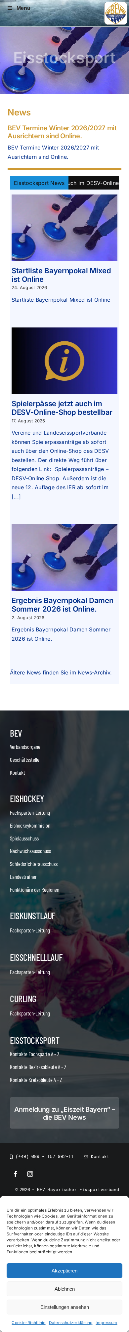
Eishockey (27, 798)
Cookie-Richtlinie (28, 1322)
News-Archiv (94, 672)
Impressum (106, 1322)
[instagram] (30, 1174)
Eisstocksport (35, 1040)
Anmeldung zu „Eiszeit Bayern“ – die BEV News (64, 1113)
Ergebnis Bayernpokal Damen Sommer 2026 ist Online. (62, 604)
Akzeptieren (64, 1270)
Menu (23, 8)
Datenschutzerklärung (71, 1322)
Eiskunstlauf (32, 915)
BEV (16, 733)
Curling (23, 998)
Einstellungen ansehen (64, 1307)
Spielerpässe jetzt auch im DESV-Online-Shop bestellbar (62, 407)
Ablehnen (65, 1289)
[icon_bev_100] (115, 4)
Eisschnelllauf (36, 957)
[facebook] (15, 1174)
